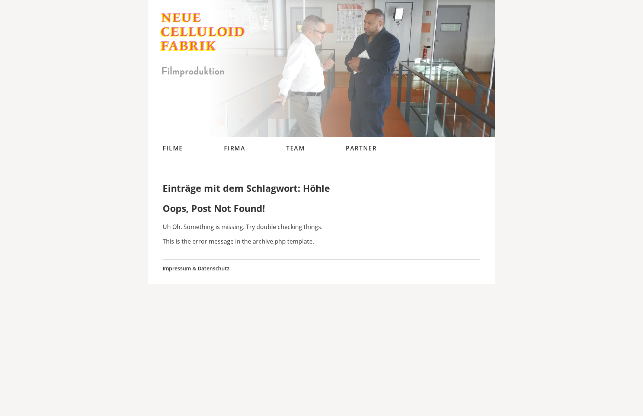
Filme (173, 148)
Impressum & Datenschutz (196, 268)
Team (295, 148)
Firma (235, 148)
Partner (361, 148)
